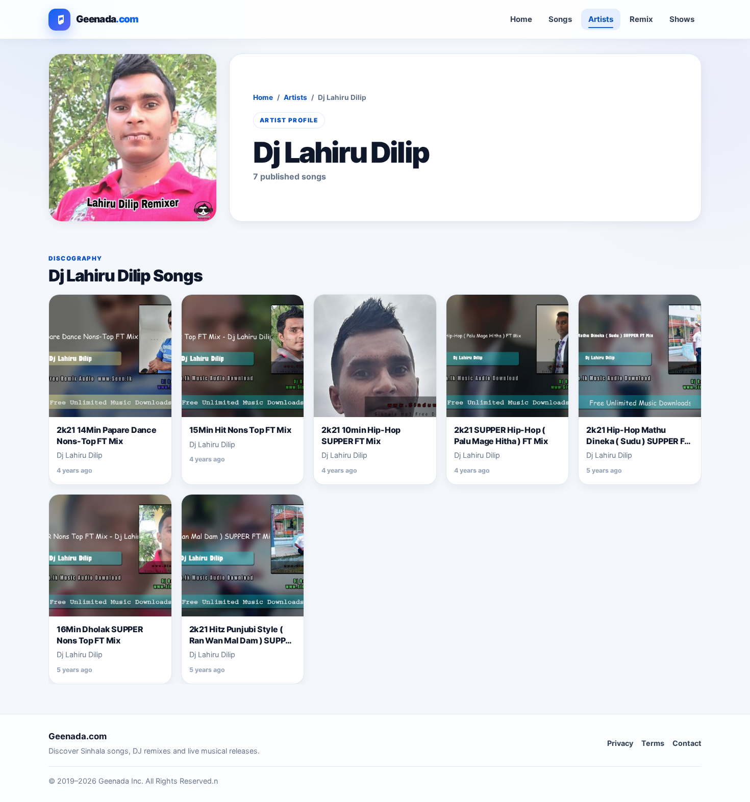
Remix (641, 19)
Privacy (620, 743)
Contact (687, 743)
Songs (560, 19)
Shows (681, 19)
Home (521, 19)
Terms (652, 743)
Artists (600, 19)
